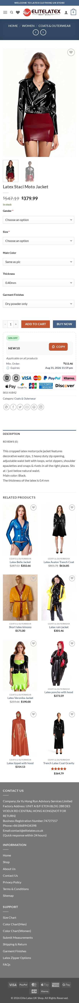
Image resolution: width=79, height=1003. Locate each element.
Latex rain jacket (58, 627)
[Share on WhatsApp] (6, 407)
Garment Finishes (14, 951)
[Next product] (36, 32)
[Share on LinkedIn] (41, 407)
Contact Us (10, 875)
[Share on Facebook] (13, 407)
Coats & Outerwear (55, 25)
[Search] (11, 12)
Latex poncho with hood (58, 692)
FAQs (6, 964)
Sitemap (8, 895)
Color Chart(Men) (15, 924)
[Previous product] (43, 32)
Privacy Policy (12, 882)
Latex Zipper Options (17, 957)
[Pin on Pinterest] (34, 407)
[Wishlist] (18, 12)
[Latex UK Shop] (42, 12)
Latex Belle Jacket (20, 562)
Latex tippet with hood (20, 763)
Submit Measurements (18, 937)
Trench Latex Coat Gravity (58, 763)
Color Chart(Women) (17, 931)
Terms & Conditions (16, 889)
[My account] (66, 12)
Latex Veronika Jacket (20, 697)
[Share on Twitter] (20, 407)
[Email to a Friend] (27, 407)
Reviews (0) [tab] (10, 441)
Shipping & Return (15, 944)
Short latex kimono (20, 627)
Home (13, 25)
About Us (9, 869)
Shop (6, 862)
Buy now (64, 324)
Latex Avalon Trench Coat (59, 562)
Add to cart (35, 324)
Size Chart (9, 917)
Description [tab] (11, 433)
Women (28, 25)
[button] (5, 12)
